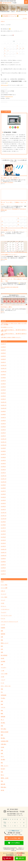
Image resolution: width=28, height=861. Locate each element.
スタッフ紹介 (4, 597)
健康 (5, 182)
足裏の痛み (3, 744)
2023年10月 (3, 445)
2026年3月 (3, 356)
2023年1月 (3, 472)
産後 (2, 704)
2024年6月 (3, 420)
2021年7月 (3, 528)
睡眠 (2, 713)
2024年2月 (3, 432)
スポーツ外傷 (4, 673)
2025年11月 (3, 368)
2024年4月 (3, 426)
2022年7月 (3, 491)
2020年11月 (3, 552)
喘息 (2, 646)
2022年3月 (3, 503)
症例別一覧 (13, 850)
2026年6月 (3, 347)
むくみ (2, 682)
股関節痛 (3, 716)
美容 (2, 771)
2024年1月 (3, 436)
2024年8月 (3, 414)
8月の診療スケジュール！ (7, 327)
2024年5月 (3, 423)
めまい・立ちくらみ (5, 686)
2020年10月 (3, 555)
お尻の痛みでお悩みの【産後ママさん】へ (11, 337)
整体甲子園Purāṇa (20, 849)
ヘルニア (3, 679)
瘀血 (2, 710)
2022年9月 (3, 485)
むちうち (3, 618)
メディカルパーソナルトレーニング (9, 621)
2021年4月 (3, 537)
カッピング (3, 594)
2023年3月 (3, 466)
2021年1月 (3, 546)
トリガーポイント (5, 609)
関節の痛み (3, 787)
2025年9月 (3, 374)
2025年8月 (3, 377)
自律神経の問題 (4, 210)
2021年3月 (3, 540)
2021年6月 (3, 531)
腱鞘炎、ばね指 (4, 778)
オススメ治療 (4, 587)
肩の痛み (3, 722)
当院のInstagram (4, 85)
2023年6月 (3, 457)
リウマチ (3, 624)
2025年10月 (3, 371)
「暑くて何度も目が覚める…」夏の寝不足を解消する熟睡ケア (14, 334)
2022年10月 (3, 482)
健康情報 (8, 287)
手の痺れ (3, 698)
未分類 (5, 259)
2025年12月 (3, 365)
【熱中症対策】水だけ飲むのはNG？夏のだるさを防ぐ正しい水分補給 (14, 324)
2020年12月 (3, 549)
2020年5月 (3, 570)
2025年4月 (3, 389)
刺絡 (2, 640)
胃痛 (2, 725)
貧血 (2, 781)
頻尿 (2, 753)
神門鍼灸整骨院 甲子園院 (9, 849)
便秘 (2, 689)
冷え (7, 182)
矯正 (2, 762)
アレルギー (3, 667)
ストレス (3, 600)
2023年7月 (3, 454)
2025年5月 (3, 386)
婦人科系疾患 (10, 182)
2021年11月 (3, 515)
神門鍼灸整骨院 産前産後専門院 (10, 847)
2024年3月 (3, 429)
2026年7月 (3, 343)
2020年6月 (3, 567)
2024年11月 (3, 405)
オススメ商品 (4, 584)
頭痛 (2, 750)
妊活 (2, 649)
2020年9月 (3, 558)
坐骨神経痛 (3, 695)
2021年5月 (3, 534)
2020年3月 (3, 574)
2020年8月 (3, 561)
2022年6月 (3, 494)
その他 (2, 603)
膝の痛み (3, 738)
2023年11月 (3, 442)
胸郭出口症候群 (4, 732)
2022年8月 (3, 488)
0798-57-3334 (14, 833)
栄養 (2, 636)
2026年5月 (3, 350)
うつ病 (2, 670)
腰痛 (2, 735)
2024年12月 (3, 402)
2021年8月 (3, 524)
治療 (2, 664)
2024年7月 (3, 417)
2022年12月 (3, 475)
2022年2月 (3, 506)
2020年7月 (3, 564)
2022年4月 (3, 500)
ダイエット (3, 606)
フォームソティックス (6, 615)
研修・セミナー (4, 765)
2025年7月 (3, 380)
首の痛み (3, 759)
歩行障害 (3, 661)
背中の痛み (3, 728)
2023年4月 (3, 463)
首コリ (2, 756)
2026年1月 (3, 362)
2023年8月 (3, 451)
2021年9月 (3, 521)
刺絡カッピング (4, 643)
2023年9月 (3, 448)
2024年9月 (3, 411)
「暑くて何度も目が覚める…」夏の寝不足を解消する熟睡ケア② (14, 330)
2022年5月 (3, 497)
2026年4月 (3, 353)
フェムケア (3, 612)
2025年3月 (3, 393)
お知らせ (3, 21)
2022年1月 (3, 509)
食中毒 (2, 790)
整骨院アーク (21, 847)
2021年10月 (3, 518)
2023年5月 (3, 460)
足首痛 (2, 747)
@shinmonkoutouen (9, 96)
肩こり (2, 719)
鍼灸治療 (3, 784)
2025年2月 (3, 396)
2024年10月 (3, 408)
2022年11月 (3, 478)
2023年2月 (3, 469)
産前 (2, 701)
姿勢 (2, 652)
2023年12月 (3, 439)
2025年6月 (3, 383)
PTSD (2, 581)
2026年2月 (3, 359)
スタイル (3, 707)
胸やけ (2, 775)
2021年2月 (3, 543)
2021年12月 (3, 512)
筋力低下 (3, 768)
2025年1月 (3, 399)
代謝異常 (3, 627)
